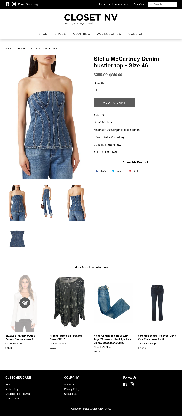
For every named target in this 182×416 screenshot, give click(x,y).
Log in (102, 4)
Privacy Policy (72, 389)
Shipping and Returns (17, 393)
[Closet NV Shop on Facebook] (7, 4)
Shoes (60, 34)
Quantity (99, 83)
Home (8, 48)
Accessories (109, 34)
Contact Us (70, 393)
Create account (120, 4)
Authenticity (11, 389)
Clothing (81, 34)
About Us (69, 384)
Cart (141, 4)
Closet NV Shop (101, 408)
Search (9, 384)
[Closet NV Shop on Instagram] (14, 4)
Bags (42, 34)
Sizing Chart (12, 398)
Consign (136, 34)
